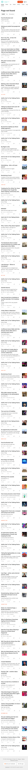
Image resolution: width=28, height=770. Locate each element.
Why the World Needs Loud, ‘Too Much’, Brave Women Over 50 (10, 652)
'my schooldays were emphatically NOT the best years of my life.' (10, 64)
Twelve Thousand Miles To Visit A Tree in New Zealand (10, 704)
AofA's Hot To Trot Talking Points (10, 98)
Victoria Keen (9, 416)
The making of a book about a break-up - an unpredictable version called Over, (9, 351)
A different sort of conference (8, 54)
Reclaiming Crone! (6, 175)
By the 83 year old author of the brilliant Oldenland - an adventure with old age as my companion (10, 432)
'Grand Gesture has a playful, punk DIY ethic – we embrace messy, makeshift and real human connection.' (10, 87)
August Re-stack (5, 19)
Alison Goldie (9, 133)
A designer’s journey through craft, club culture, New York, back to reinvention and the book (10, 664)
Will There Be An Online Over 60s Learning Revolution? (10, 642)
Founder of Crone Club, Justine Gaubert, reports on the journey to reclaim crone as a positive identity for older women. (10, 376)
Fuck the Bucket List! (7, 18)
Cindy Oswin (9, 229)
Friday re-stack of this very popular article (9, 303)
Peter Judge (7, 44)
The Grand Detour (5, 334)
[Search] (25, 14)
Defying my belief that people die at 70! (10, 27)
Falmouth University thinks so (8, 644)
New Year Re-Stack (5, 707)
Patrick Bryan (10, 212)
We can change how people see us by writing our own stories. (10, 727)
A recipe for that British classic (8, 739)
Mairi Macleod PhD (10, 397)
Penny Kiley (8, 516)
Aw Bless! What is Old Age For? (8, 227)
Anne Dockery (9, 686)
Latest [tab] (3, 14)
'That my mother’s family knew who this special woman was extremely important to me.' (10, 30)
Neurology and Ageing (7, 459)
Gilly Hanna (6, 90)
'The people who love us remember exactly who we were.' (9, 413)
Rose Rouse (7, 21)
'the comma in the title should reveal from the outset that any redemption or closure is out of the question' (10, 355)
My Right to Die (5, 146)
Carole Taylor (9, 250)
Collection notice (14, 760)
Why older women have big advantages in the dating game (10, 393)
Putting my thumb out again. (8, 168)
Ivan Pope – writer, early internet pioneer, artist (10, 573)
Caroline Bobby (9, 151)
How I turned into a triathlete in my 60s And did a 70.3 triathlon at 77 (10, 299)
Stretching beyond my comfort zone (9, 598)
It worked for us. (5, 478)
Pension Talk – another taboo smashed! (9, 672)
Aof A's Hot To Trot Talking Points (10, 156)
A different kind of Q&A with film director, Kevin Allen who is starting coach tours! (10, 330)
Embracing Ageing (5, 622)
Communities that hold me (7, 537)
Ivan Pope (8, 579)
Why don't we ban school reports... (8, 61)
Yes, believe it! (4, 396)
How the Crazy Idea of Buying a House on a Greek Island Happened (10, 631)
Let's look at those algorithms (8, 720)
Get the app (20, 763)
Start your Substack (10, 763)
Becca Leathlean (10, 539)
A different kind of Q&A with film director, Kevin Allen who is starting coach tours (10, 73)
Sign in (25, 1)
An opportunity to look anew (9, 429)
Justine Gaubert (9, 180)
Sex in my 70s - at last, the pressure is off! (8, 38)
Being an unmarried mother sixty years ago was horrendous (10, 248)
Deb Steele (8, 708)
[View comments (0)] (8, 57)
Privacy (19, 759)
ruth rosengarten (10, 357)
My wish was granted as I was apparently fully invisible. (10, 130)
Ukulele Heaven (5, 287)
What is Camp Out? (5, 193)
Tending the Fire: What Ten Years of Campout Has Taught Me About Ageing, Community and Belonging (10, 190)
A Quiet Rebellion (6, 661)
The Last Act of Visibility (8, 411)
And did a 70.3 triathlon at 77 (8, 685)
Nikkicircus (9, 463)
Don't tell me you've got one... (8, 444)
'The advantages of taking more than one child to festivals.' (10, 110)
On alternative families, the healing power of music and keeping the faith (9, 534)
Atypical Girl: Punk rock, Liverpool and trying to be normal (10, 511)
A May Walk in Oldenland (8, 310)
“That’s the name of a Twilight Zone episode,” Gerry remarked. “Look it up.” (10, 268)
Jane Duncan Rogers (11, 497)
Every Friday (4, 100)
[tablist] (8, 14)
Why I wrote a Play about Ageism (10, 225)
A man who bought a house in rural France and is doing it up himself (9, 577)
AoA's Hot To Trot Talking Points (10, 217)
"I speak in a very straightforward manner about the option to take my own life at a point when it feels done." (10, 149)
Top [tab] (7, 14)
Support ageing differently (7, 697)
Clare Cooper (7, 67)
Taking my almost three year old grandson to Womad (10, 107)
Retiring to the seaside (7, 476)
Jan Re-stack (4, 655)
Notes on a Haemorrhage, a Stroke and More (8, 608)
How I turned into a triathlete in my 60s (10, 682)
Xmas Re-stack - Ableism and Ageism (9, 730)
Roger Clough (10, 315)
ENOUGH (3, 208)
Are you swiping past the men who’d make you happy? (9, 717)
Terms (23, 759)
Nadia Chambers (10, 292)
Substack (7, 767)
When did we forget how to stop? (9, 210)
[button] (2, 4)
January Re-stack (5, 634)
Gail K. (7, 656)
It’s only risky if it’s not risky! (7, 461)
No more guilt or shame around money (10, 495)
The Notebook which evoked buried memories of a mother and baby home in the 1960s (10, 244)
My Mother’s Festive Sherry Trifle (10, 737)
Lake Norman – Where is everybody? (8, 265)
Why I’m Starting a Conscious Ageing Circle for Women (9, 620)
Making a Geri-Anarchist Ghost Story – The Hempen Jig (10, 84)
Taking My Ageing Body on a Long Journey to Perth (10, 553)
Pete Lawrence (10, 195)
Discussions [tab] (11, 14)
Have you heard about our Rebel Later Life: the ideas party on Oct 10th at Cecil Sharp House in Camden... (10, 50)
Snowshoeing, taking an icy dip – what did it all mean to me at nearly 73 (10, 594)
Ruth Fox (8, 170)
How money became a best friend (10, 494)
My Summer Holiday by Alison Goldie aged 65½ (9, 127)
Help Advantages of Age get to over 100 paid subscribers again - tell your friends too (10, 693)
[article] (14, 20)
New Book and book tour (7, 514)
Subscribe (20, 1)
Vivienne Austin (9, 666)
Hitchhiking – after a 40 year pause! (9, 166)
